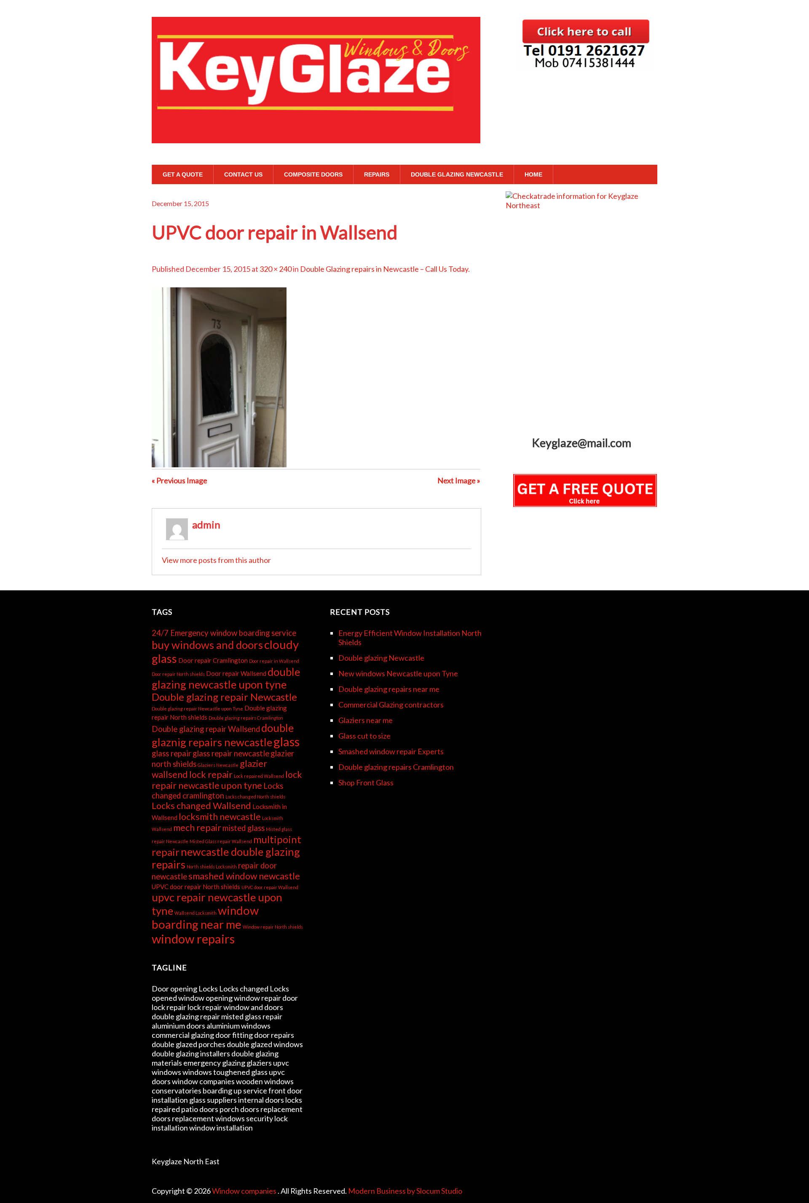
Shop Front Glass (366, 782)
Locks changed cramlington (217, 790)
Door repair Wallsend (236, 673)
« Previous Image (179, 480)
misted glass (243, 828)
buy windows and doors (207, 644)
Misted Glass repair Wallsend (221, 841)
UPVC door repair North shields (196, 886)
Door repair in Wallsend (274, 661)
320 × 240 (276, 268)
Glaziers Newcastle (218, 765)
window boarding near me (205, 917)
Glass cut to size (364, 735)
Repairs (376, 174)
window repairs (193, 938)
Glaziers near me (365, 720)
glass (286, 741)
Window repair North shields (273, 927)
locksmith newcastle (220, 816)
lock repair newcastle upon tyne (227, 780)
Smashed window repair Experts (391, 751)
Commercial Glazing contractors (391, 704)
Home (533, 174)
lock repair (211, 774)
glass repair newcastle (231, 753)
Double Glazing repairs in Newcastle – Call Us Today (384, 268)
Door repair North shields (178, 674)
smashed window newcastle (244, 876)
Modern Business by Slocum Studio (405, 1190)
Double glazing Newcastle (457, 174)
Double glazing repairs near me (388, 689)
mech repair (197, 827)
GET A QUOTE (183, 174)
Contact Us (243, 174)
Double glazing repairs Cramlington (246, 718)
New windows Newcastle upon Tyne (398, 673)
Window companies (245, 1190)
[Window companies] (316, 127)
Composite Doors (313, 174)
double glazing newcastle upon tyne (226, 678)
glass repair (171, 753)
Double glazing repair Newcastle (224, 697)
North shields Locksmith (212, 866)
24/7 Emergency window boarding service (224, 633)
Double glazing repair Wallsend (206, 729)
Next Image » (458, 480)
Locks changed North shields (255, 796)
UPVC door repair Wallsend (269, 887)
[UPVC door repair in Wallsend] (219, 464)
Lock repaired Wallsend (259, 776)
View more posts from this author (216, 560)
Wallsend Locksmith (195, 913)
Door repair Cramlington (213, 660)
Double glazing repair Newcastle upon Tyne (197, 708)
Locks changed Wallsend (201, 805)
